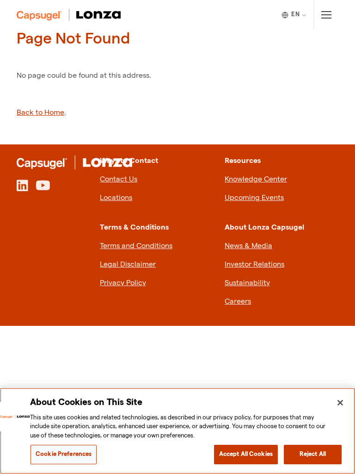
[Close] (340, 403)
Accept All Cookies (246, 454)
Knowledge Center (256, 179)
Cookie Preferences (64, 454)
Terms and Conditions (136, 246)
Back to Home (40, 112)
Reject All (313, 454)
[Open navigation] (326, 15)
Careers (238, 301)
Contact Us (118, 179)
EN (295, 14)
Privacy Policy (123, 283)
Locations (116, 197)
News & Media (248, 246)
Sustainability (247, 283)
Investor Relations (254, 264)
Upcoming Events (254, 197)
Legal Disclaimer (128, 264)
